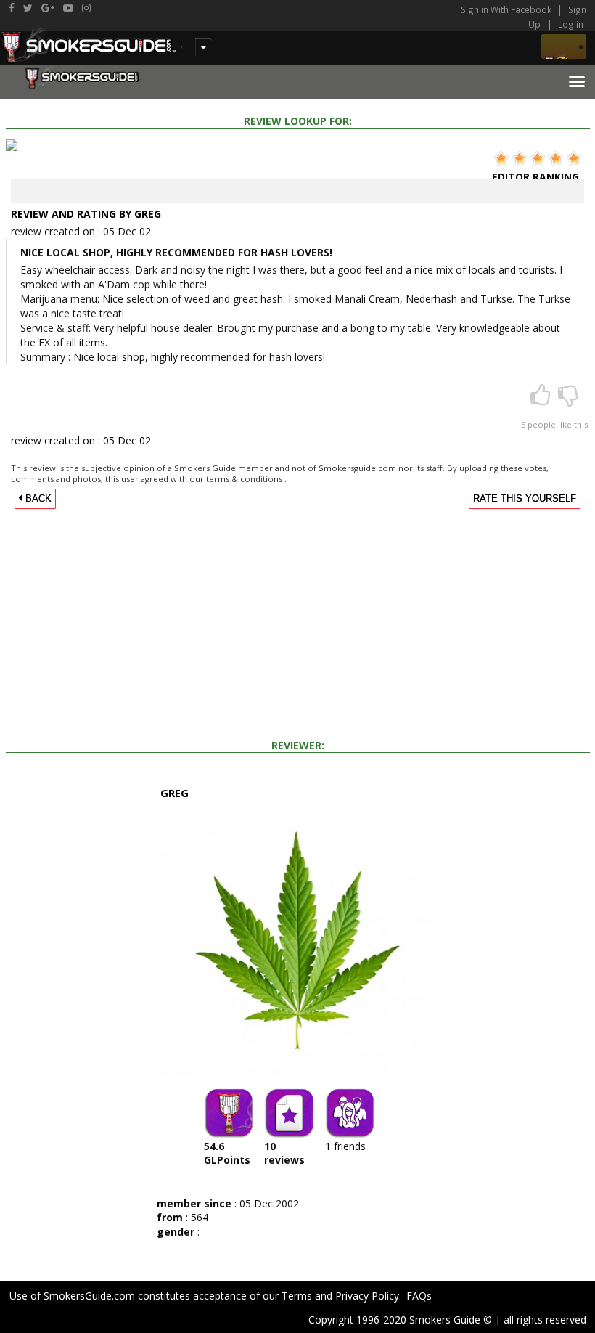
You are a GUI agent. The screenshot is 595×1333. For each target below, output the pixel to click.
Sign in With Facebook (507, 9)
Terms (297, 1296)
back (37, 499)
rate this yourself (524, 499)
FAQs (419, 1296)
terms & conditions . (246, 478)
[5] (542, 400)
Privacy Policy (367, 1296)
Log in (570, 24)
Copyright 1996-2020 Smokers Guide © (400, 1319)
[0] (568, 400)
